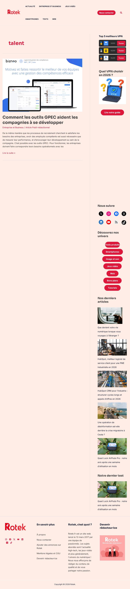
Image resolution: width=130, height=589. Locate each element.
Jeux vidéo (70, 6)
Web (54, 19)
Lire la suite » (9, 152)
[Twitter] (14, 539)
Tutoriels (112, 288)
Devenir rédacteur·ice (47, 558)
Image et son (112, 259)
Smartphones (32, 19)
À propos (41, 534)
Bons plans (112, 280)
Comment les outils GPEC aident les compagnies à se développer (40, 120)
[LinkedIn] (101, 222)
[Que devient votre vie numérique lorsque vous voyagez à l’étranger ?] (110, 315)
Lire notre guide (112, 112)
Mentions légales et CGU (48, 553)
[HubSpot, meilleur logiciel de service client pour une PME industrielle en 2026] (112, 347)
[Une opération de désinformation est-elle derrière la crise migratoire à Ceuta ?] (112, 410)
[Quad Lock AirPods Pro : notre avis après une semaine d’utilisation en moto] (112, 446)
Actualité (30, 6)
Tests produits (112, 244)
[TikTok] (124, 222)
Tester (121, 43)
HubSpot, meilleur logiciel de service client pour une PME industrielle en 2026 (111, 363)
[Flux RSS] (116, 222)
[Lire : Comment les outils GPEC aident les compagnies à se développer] (42, 85)
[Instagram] (108, 213)
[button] (106, 12)
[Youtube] (18, 539)
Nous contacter (44, 539)
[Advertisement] (112, 160)
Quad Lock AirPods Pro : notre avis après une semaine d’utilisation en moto (112, 462)
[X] (101, 213)
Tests (45, 19)
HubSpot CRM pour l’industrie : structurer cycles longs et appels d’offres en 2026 (112, 394)
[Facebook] (116, 213)
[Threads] (124, 213)
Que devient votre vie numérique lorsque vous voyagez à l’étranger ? (109, 331)
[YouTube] (108, 222)
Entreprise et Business (50, 6)
